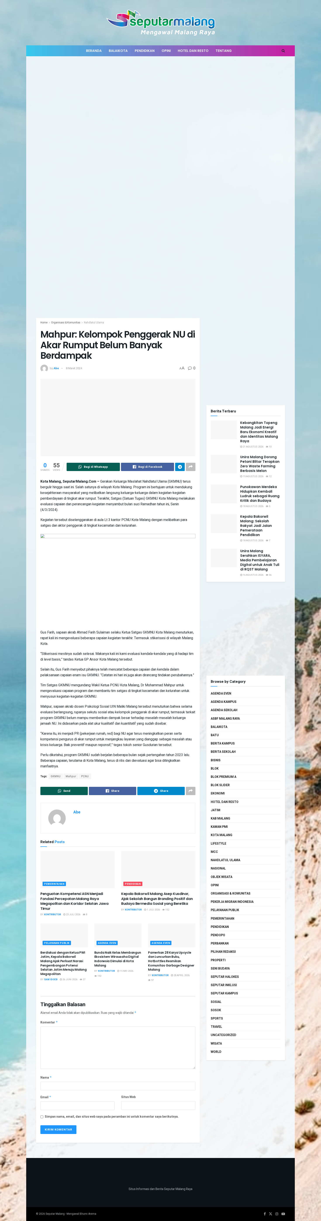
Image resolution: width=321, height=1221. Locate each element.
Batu (215, 735)
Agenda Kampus (223, 702)
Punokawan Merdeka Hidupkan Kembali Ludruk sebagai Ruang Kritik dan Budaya (260, 494)
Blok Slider (220, 785)
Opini (166, 50)
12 (269, 476)
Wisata (216, 1043)
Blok (215, 768)
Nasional (218, 868)
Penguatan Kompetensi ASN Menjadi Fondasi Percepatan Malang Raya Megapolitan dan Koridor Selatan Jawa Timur (74, 901)
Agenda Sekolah (224, 710)
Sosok (216, 1010)
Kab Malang (220, 818)
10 (269, 447)
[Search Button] (283, 50)
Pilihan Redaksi (223, 951)
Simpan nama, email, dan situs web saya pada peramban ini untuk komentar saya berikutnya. (112, 1116)
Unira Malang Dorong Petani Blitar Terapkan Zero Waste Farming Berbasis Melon (260, 464)
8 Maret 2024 (74, 368)
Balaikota (118, 50)
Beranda (94, 50)
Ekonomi (218, 793)
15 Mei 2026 (126, 971)
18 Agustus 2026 (252, 506)
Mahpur (71, 776)
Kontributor (52, 914)
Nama (46, 1077)
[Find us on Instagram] (276, 1214)
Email (45, 1097)
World (216, 1052)
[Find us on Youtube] (283, 1214)
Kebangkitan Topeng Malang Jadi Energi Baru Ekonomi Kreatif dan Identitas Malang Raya (259, 431)
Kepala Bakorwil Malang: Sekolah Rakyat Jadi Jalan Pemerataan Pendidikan (256, 525)
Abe (56, 368)
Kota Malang (221, 835)
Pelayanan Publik (56, 943)
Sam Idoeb (50, 979)
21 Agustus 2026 (252, 447)
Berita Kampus (223, 743)
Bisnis (216, 760)
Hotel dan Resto (193, 50)
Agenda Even (107, 943)
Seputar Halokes (225, 977)
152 (167, 910)
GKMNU (56, 776)
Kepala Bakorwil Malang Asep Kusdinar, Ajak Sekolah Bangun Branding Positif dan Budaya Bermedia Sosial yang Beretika (157, 898)
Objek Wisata (221, 877)
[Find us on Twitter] (270, 1214)
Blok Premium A (223, 777)
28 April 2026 (181, 975)
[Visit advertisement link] (160, 190)
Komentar (49, 1022)
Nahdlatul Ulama (94, 322)
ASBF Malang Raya (225, 718)
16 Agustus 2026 (252, 575)
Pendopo (218, 935)
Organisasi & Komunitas (65, 322)
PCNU (85, 776)
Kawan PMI (219, 827)
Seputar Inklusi (224, 985)
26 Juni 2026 (69, 979)
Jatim (215, 810)
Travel (216, 1027)
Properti (218, 960)
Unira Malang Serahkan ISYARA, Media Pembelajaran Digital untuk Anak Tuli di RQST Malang (259, 560)
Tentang (224, 50)
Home (44, 322)
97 (152, 980)
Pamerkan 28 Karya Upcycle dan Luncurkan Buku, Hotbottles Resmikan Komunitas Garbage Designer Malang (171, 961)
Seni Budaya (220, 968)
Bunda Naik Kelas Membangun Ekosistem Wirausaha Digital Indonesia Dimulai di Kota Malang (117, 959)
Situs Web (128, 1097)
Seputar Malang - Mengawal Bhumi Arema (71, 1214)
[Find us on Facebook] (265, 1214)
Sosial (216, 1002)
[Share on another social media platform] (190, 467)
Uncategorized (223, 1035)
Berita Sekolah (223, 752)
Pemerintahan (54, 884)
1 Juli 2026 (153, 910)
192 (99, 976)
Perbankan (220, 943)
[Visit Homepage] (160, 23)
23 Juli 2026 (72, 914)
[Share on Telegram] (180, 467)
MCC (214, 852)
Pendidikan (145, 50)
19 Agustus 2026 (252, 476)
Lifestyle (218, 843)
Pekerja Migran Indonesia (232, 902)
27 (83, 979)
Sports (217, 1018)
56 (269, 575)
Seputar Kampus (224, 993)
